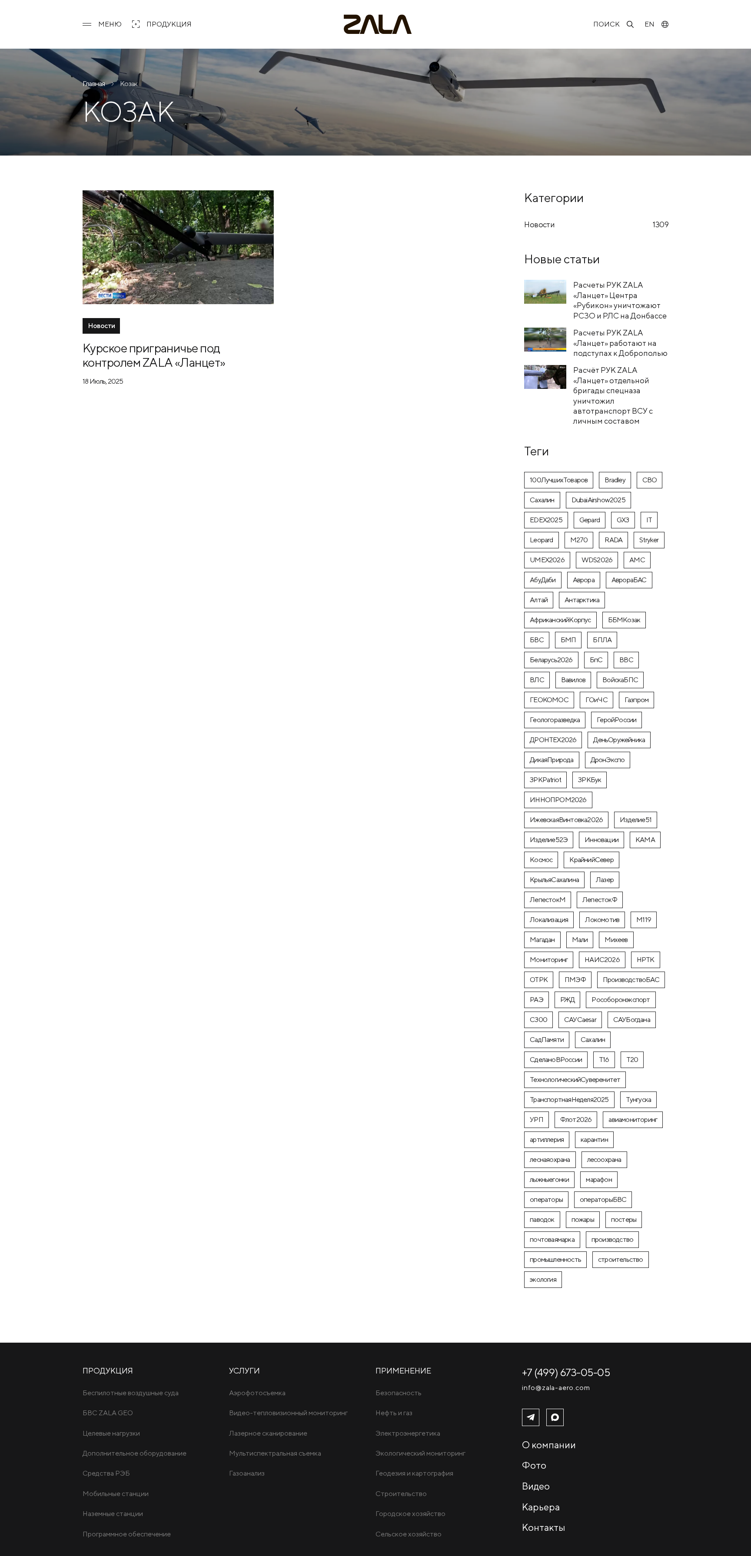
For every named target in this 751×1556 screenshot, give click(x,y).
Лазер (605, 880)
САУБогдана (631, 1019)
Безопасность (399, 1393)
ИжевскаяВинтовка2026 (566, 820)
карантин (594, 1139)
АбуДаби (542, 580)
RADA (613, 540)
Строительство (401, 1494)
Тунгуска (638, 1099)
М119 (643, 920)
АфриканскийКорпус (560, 620)
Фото (534, 1465)
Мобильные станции (116, 1494)
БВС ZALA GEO (108, 1413)
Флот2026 (576, 1119)
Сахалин (593, 1039)
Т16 (604, 1059)
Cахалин (542, 500)
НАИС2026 (602, 959)
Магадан (542, 940)
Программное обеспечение (127, 1534)
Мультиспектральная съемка (275, 1453)
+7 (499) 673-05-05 (566, 1372)
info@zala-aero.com (556, 1387)
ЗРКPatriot (545, 780)
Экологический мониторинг (420, 1453)
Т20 (632, 1059)
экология (543, 1279)
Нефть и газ (394, 1413)
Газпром (636, 700)
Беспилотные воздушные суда (131, 1393)
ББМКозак (624, 620)
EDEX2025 (546, 520)
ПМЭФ (575, 979)
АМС (637, 560)
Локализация (549, 920)
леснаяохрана (550, 1159)
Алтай (539, 600)
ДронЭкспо (608, 760)
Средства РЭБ (106, 1473)
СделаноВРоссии (556, 1059)
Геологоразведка (555, 720)
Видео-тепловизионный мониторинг (288, 1413)
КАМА (645, 840)
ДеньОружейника (619, 740)
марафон (598, 1179)
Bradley (615, 480)
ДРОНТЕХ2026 (553, 740)
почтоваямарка (552, 1239)
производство (612, 1239)
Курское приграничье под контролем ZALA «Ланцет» (154, 355)
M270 (579, 540)
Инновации (601, 840)
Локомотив (602, 920)
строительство (620, 1259)
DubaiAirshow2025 (598, 500)
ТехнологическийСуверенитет (575, 1079)
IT (649, 520)
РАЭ (536, 999)
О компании (549, 1444)
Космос (541, 860)
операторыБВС (603, 1199)
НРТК (646, 959)
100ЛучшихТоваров (559, 480)
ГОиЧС (596, 700)
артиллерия (547, 1139)
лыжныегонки (549, 1179)
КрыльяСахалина (554, 880)
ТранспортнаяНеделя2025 (569, 1099)
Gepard (589, 520)
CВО (649, 480)
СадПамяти (547, 1039)
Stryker (648, 540)
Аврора (584, 580)
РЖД (567, 999)
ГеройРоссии (616, 720)
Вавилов (573, 680)
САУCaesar (580, 1019)
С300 (538, 1019)
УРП (536, 1119)
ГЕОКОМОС (549, 700)
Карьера (541, 1507)
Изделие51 (635, 820)
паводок (542, 1219)
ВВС (626, 660)
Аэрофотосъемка (257, 1393)
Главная (94, 84)
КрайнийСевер (591, 860)
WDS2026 (597, 560)
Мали (580, 940)
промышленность (555, 1259)
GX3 (623, 520)
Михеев (616, 940)
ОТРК (539, 979)
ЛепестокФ (599, 900)
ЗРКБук (589, 780)
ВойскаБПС (620, 680)
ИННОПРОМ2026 (558, 800)
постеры (623, 1219)
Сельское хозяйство (409, 1534)
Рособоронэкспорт (620, 999)
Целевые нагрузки (111, 1433)
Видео (536, 1486)
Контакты (543, 1527)
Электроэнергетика (408, 1433)
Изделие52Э (549, 840)
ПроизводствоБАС (631, 979)
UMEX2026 (547, 560)
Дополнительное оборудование (134, 1453)
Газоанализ (247, 1473)
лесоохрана (604, 1159)
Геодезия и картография (414, 1473)
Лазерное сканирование (268, 1433)
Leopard (541, 540)
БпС (596, 660)
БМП (568, 640)
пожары (583, 1219)
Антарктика (582, 600)
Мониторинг (549, 959)
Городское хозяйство (410, 1514)
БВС (537, 640)
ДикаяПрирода (551, 760)
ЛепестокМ (547, 900)
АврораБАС (629, 580)
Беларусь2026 (551, 660)
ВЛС (537, 680)
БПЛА (602, 640)
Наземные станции (113, 1514)
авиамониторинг (632, 1119)
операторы (546, 1199)
